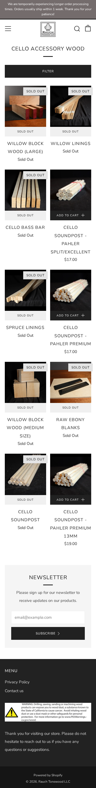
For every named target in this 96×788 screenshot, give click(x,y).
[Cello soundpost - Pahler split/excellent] (70, 190)
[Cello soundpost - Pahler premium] (70, 290)
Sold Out (25, 132)
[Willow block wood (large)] (25, 106)
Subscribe (45, 633)
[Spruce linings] (25, 290)
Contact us (14, 690)
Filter (48, 71)
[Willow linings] (70, 106)
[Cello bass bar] (25, 190)
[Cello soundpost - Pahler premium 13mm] (70, 474)
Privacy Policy (17, 682)
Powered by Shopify (48, 775)
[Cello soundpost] (25, 474)
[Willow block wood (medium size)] (25, 382)
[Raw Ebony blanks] (70, 382)
